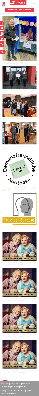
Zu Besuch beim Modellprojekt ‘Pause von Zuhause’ (17, 147)
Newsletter (15, 387)
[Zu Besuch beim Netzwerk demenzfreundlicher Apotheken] (19, 153)
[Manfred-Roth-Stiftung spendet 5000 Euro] (19, 68)
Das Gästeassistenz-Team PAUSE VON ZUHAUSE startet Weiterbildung (18, 227)
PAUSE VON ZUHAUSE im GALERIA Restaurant (17, 118)
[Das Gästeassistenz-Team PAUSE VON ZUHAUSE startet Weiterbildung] (19, 195)
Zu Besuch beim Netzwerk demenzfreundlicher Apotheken (18, 189)
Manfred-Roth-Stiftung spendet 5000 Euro (18, 90)
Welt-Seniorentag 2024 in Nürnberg (15, 63)
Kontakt (23, 387)
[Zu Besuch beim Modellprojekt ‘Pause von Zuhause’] (19, 123)
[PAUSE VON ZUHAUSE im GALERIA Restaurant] (19, 95)
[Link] (3, 4)
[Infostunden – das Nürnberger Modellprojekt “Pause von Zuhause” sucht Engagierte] (19, 234)
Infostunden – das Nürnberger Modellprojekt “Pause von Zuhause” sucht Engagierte (19, 263)
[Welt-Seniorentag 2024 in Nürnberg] (19, 17)
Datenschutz (5, 387)
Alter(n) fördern (15, 384)
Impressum (26, 384)
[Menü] (34, 4)
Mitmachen (5, 384)
